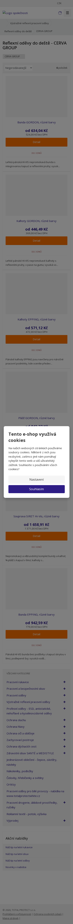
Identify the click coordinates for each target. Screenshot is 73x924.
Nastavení (36, 479)
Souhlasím (36, 489)
